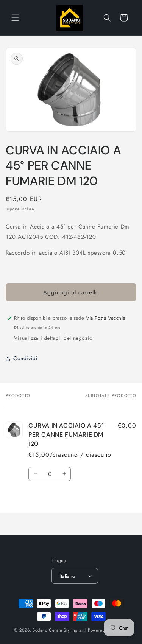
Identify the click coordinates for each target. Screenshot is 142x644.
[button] (15, 17)
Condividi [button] (25, 358)
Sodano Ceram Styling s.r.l (59, 630)
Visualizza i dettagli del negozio (53, 338)
